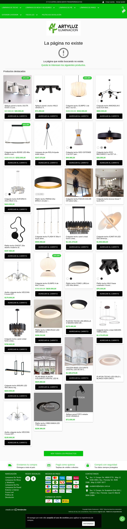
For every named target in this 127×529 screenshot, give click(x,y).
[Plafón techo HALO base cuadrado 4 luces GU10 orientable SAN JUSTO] (109, 267)
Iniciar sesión (120, 2)
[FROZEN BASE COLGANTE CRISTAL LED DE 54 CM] (79, 351)
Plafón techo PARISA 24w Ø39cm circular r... (45, 200)
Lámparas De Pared (88, 7)
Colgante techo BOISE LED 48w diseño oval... (17, 153)
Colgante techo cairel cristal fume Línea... (77, 237)
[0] (123, 13)
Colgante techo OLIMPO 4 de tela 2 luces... (46, 284)
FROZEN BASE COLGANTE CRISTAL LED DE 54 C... (77, 368)
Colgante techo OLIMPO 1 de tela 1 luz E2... (77, 107)
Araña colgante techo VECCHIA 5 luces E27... (17, 293)
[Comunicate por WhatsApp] (122, 519)
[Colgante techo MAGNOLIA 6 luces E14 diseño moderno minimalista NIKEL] (109, 89)
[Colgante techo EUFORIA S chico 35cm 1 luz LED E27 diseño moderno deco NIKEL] (17, 182)
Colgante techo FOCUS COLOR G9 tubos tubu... (78, 200)
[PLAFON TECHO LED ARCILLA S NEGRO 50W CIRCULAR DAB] (79, 305)
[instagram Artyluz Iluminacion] (27, 478)
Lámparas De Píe (66, 7)
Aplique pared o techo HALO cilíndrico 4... (46, 107)
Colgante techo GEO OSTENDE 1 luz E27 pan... (78, 153)
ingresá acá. (101, 511)
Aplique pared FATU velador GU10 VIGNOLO (77, 415)
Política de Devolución (51, 15)
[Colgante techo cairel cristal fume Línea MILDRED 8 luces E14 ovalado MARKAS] (79, 220)
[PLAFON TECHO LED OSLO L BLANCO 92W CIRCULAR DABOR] (109, 360)
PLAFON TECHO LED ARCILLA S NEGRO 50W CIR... (78, 322)
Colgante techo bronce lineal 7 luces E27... (109, 200)
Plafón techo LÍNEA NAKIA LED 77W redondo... (47, 424)
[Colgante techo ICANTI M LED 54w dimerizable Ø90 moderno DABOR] (109, 220)
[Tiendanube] (16, 510)
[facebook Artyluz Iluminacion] (33, 478)
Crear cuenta (110, 2)
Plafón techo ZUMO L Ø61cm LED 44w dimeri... (77, 284)
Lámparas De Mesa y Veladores (39, 7)
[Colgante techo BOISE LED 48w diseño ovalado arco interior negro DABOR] (17, 136)
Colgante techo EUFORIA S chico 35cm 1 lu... (15, 200)
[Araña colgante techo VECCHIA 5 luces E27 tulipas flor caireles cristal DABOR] (17, 276)
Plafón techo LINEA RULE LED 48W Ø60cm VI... (47, 331)
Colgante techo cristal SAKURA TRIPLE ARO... (109, 331)
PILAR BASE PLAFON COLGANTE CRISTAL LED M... (47, 377)
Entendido (88, 524)
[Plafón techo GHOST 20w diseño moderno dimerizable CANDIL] (17, 229)
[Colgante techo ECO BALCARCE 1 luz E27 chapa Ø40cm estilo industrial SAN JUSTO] (109, 136)
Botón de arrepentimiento (114, 511)
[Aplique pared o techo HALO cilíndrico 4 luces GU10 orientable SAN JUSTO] (48, 89)
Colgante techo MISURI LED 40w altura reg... (16, 386)
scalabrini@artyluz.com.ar (100, 486)
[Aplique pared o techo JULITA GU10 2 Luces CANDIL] (17, 89)
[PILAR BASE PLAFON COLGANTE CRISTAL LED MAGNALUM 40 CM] (48, 360)
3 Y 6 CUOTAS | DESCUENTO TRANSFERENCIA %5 (64, 2)
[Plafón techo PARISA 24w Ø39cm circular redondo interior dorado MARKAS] (48, 182)
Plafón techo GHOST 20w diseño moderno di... (15, 246)
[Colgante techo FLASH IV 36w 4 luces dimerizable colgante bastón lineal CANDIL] (48, 220)
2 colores (39, 194)
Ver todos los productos (63, 454)
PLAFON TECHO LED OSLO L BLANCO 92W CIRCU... (109, 377)
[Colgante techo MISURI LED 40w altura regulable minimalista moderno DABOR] (17, 369)
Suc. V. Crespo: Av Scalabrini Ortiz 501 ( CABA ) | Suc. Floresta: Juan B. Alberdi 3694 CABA (103, 492)
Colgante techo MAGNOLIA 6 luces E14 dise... (108, 107)
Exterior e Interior (10, 15)
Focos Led (30, 15)
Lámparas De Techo (10, 7)
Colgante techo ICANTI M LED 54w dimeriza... (109, 237)
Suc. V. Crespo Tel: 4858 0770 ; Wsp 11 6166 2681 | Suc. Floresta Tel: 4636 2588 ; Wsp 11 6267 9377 (103, 479)
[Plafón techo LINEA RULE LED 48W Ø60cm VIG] (48, 313)
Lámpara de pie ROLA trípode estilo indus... (47, 153)
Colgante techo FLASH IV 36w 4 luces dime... (48, 237)
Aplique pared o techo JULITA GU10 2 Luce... (16, 107)
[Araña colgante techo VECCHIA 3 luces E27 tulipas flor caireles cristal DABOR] (17, 416)
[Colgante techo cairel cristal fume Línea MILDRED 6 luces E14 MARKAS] (17, 322)
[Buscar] (123, 8)
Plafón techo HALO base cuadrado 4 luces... (106, 284)
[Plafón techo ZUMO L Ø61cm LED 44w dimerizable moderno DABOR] (79, 267)
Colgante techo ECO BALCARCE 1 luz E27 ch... (107, 153)
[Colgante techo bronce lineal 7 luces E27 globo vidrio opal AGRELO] (109, 182)
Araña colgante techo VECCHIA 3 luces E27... (17, 433)
